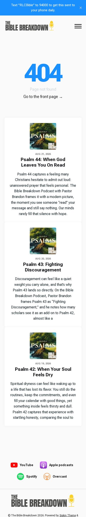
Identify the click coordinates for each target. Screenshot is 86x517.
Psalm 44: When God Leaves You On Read (43, 162)
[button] (78, 26)
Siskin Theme (68, 515)
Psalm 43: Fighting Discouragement (43, 267)
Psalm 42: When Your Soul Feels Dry (43, 372)
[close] (80, 7)
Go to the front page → (43, 96)
